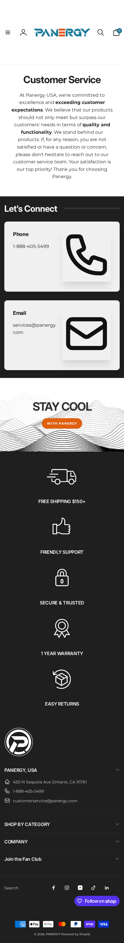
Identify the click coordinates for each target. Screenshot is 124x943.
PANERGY (53, 934)
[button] (7, 32)
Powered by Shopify (75, 934)
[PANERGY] (18, 755)
